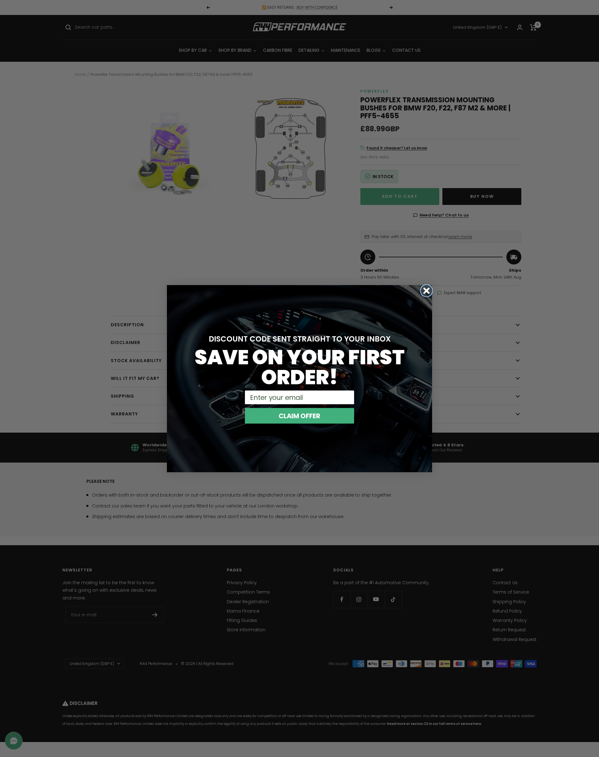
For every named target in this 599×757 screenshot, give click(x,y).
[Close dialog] (426, 290)
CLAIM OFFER (299, 415)
